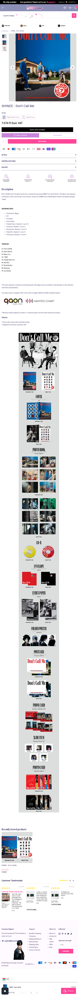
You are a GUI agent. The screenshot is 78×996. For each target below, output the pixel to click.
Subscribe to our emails (65, 940)
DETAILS (4, 155)
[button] (12, 67)
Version (4, 113)
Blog (50, 947)
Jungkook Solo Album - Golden (30, 901)
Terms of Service (34, 950)
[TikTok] (71, 934)
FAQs (51, 944)
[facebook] (65, 934)
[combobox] (13, 992)
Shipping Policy (34, 944)
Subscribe (66, 951)
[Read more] (65, 7)
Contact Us (52, 936)
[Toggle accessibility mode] (66, 2)
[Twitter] (68, 933)
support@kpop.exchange (12, 941)
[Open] (5, 991)
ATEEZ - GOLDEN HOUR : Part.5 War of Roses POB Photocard (6, 905)
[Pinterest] (62, 934)
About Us (52, 929)
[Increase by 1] (6, 139)
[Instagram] (59, 934)
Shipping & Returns (9, 161)
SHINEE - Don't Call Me (9, 865)
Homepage (5, 31)
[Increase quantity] (37, 992)
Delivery (5, 167)
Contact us (61, 2)
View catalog (3, 8)
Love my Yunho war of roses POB (15, 892)
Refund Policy (33, 942)
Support (32, 929)
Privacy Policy (33, 947)
